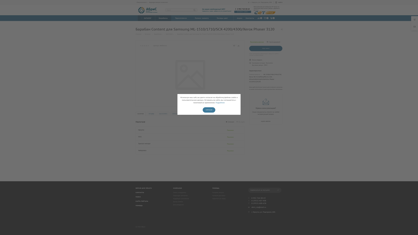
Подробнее (220, 103)
